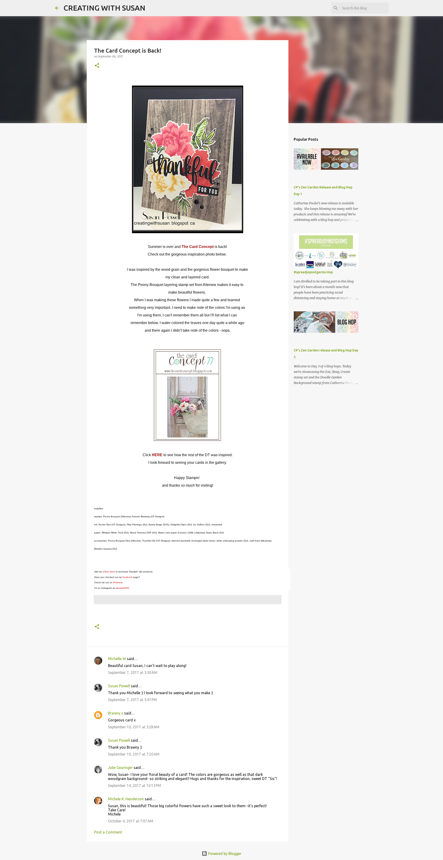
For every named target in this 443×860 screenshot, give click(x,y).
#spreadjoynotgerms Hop (313, 272)
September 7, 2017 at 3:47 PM (132, 700)
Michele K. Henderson (126, 799)
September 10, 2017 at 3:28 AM (133, 727)
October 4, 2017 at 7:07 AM (130, 821)
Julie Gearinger (120, 767)
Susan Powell (119, 686)
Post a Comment (108, 832)
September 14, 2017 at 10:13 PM (134, 785)
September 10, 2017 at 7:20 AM (133, 754)
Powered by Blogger (224, 853)
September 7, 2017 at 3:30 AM (132, 672)
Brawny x (115, 713)
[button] (97, 66)
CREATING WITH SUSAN (104, 8)
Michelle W (117, 659)
